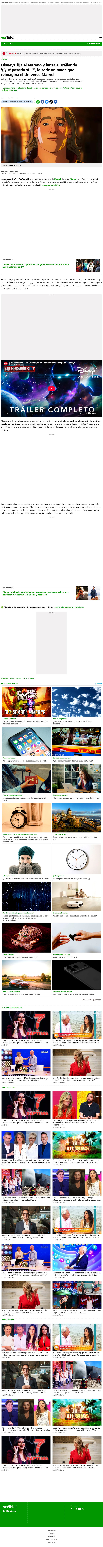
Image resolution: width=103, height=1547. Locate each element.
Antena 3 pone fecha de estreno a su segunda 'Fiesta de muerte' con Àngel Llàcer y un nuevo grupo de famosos (23, 1236)
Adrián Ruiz (5, 1045)
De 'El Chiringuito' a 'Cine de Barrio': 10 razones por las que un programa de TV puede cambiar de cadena (77, 1311)
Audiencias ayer (34, 2)
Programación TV (94, 2)
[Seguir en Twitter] (72, 1509)
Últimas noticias (8, 1320)
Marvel (25, 678)
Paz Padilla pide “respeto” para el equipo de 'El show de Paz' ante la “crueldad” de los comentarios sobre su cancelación (76, 1041)
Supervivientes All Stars (55, 2)
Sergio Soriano (6, 1165)
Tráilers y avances (15, 678)
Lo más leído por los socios (12, 1007)
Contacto (51, 1533)
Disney (32, 678)
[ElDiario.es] (93, 43)
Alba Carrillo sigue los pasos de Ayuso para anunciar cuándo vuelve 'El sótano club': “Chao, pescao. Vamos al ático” (76, 1079)
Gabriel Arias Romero (59, 1045)
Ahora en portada (8, 1087)
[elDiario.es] (9, 1511)
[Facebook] (42, 102)
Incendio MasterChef (44, 2)
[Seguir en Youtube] (79, 1509)
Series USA (8, 43)
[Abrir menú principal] (100, 37)
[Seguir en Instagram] (76, 1509)
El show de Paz (16, 2)
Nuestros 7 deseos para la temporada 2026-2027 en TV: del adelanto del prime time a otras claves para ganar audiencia (25, 1353)
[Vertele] (9, 1506)
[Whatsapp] (38, 102)
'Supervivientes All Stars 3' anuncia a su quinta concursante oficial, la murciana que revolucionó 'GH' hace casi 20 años (76, 1161)
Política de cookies (51, 1539)
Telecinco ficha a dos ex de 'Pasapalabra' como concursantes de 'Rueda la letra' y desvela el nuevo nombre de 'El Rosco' (76, 1274)
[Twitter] (51, 102)
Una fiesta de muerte (25, 2)
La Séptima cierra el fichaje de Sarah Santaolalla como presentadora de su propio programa (49, 53)
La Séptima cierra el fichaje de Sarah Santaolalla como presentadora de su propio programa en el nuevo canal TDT (25, 1041)
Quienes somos (51, 1530)
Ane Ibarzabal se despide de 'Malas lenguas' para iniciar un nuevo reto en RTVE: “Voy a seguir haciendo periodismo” (25, 1079)
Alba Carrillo (72, 2)
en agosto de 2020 (51, 185)
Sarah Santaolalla (64, 2)
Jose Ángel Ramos (58, 1315)
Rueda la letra (86, 2)
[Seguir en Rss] (82, 1509)
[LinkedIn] (55, 102)
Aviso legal (51, 1536)
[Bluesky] (47, 102)
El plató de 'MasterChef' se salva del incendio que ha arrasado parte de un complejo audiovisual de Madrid (26, 1198)
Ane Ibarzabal (79, 2)
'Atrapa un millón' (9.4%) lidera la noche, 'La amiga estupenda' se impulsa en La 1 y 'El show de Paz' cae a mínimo (77, 1198)
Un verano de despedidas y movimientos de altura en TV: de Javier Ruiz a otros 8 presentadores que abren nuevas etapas (26, 1161)
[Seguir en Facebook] (74, 1509)
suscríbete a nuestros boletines (69, 607)
